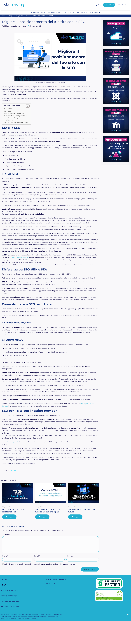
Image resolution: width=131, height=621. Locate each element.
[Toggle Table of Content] (27, 106)
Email (37, 556)
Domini (69, 12)
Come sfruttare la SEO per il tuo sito (16, 116)
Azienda (95, 12)
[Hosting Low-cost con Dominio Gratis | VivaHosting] (14, 5)
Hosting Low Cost (39, 12)
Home (2, 16)
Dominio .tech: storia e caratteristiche (13, 510)
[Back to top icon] (128, 614)
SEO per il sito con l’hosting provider (16, 122)
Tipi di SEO (7, 111)
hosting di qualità (11, 442)
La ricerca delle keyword (13, 118)
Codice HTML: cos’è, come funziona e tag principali (47, 510)
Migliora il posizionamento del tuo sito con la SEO (35, 16)
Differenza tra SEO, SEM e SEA (14, 113)
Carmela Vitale (20, 26)
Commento (7, 534)
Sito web (69, 556)
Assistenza (83, 12)
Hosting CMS (55, 12)
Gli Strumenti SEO (11, 120)
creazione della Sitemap (20, 257)
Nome (5, 556)
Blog (99, 5)
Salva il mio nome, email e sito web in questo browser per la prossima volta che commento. (39, 564)
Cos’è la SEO (8, 109)
